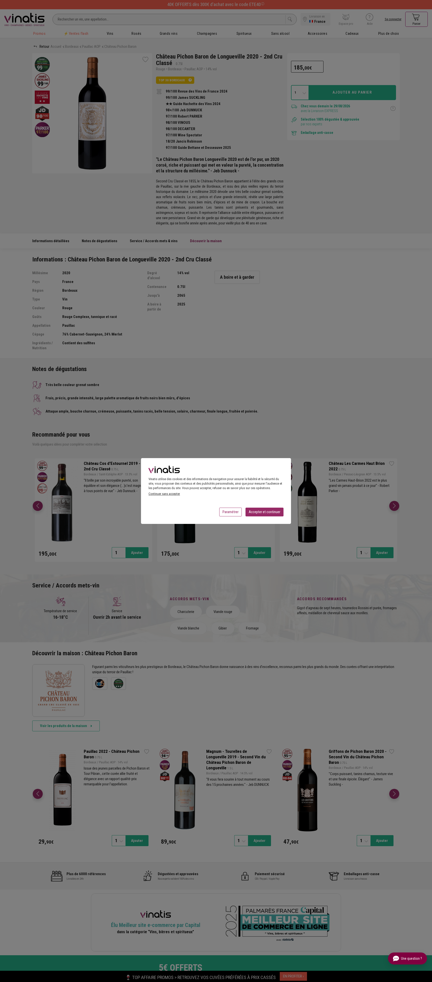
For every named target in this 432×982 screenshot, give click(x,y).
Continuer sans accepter (164, 494)
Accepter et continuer (264, 512)
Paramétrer (230, 512)
